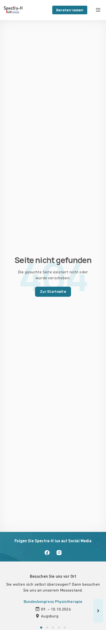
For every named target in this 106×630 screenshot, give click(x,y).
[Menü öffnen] (98, 10)
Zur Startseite (53, 291)
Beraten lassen (69, 10)
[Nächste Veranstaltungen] (98, 611)
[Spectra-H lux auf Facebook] (47, 553)
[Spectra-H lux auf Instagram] (59, 553)
